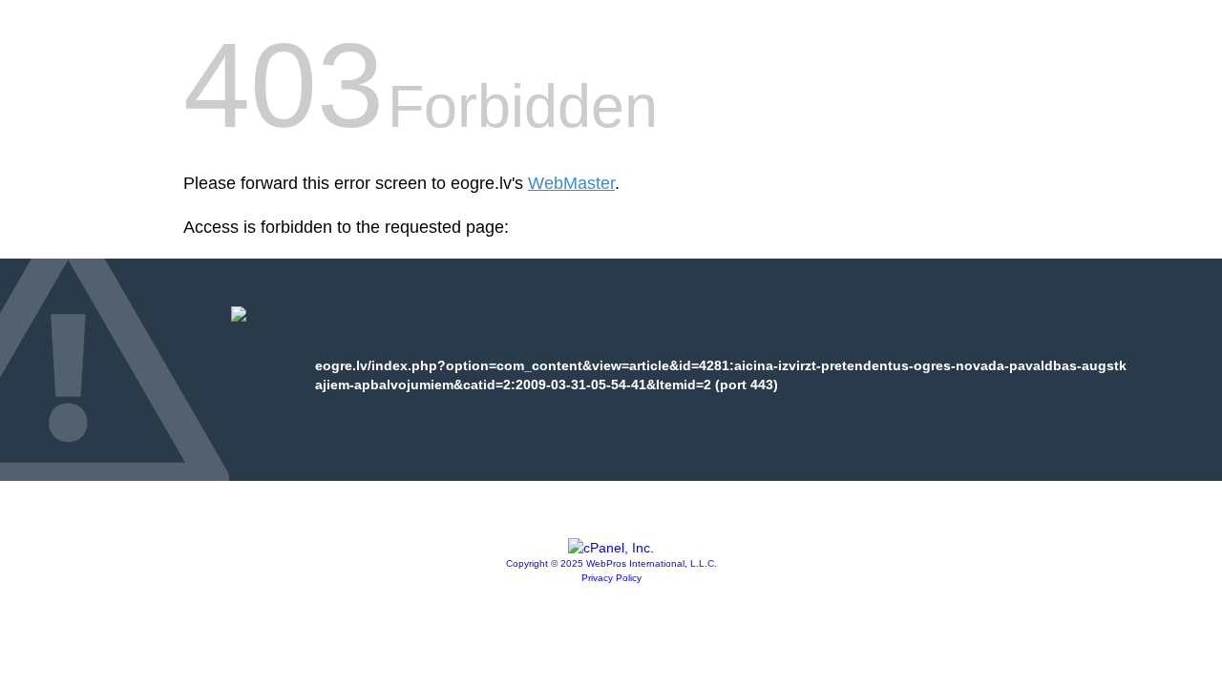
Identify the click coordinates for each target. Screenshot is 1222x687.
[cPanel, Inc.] (611, 547)
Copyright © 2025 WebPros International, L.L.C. (611, 563)
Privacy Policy (611, 577)
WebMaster (571, 183)
